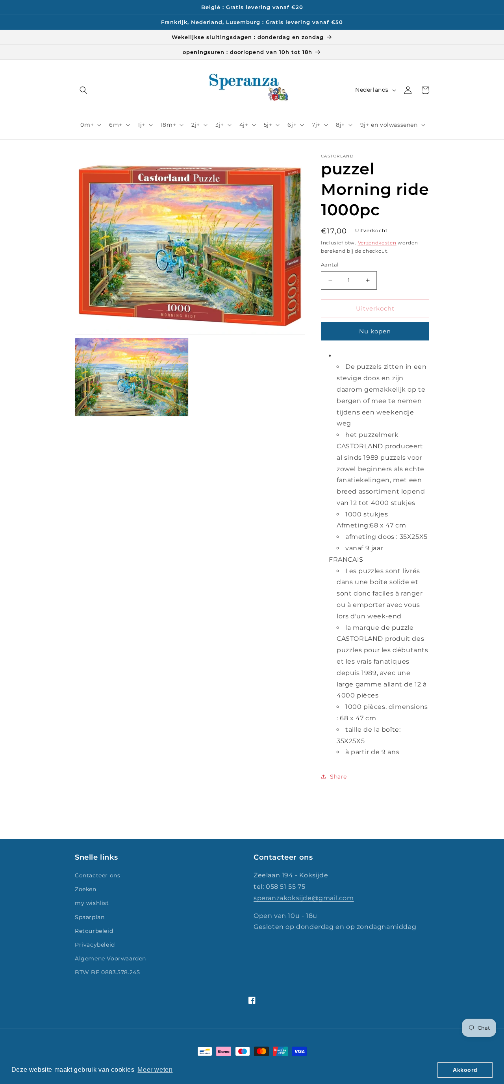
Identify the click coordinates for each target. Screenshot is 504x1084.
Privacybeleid (95, 944)
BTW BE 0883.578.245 (107, 972)
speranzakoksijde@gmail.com (304, 898)
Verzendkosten (377, 243)
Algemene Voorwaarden (110, 958)
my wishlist (92, 902)
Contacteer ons (97, 875)
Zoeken (85, 889)
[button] (83, 90)
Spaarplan (89, 917)
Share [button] (338, 776)
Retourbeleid (94, 930)
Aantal (330, 264)
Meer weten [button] (154, 1069)
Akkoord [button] (465, 1070)
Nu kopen (375, 331)
